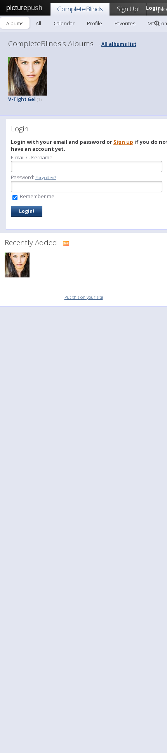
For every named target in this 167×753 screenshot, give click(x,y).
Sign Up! (128, 8)
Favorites (125, 23)
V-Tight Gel (25, 99)
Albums (14, 23)
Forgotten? (45, 177)
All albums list (118, 44)
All (38, 23)
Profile (94, 23)
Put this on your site (83, 297)
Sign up (123, 141)
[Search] (157, 23)
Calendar (64, 23)
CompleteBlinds (80, 8)
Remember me (36, 196)
